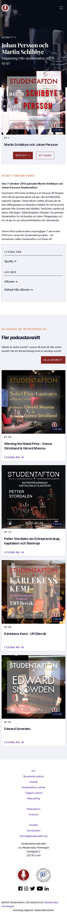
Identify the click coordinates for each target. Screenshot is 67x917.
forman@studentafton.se (33, 836)
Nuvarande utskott (33, 776)
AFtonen (45, 155)
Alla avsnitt (53, 359)
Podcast (33, 814)
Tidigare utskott (33, 792)
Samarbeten (33, 830)
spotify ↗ (23, 155)
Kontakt (33, 825)
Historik (33, 781)
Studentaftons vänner (33, 787)
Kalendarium (33, 808)
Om (33, 770)
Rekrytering (33, 798)
